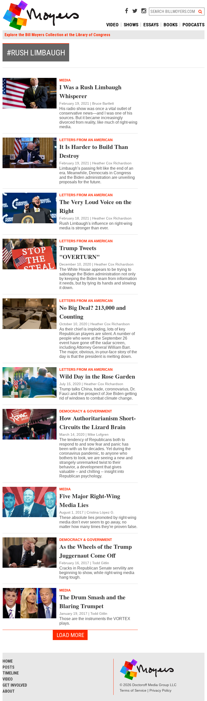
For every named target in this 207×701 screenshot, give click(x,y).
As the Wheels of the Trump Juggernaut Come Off (95, 551)
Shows (131, 25)
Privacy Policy (160, 690)
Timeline (11, 673)
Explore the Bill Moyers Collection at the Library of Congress (57, 34)
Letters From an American (86, 140)
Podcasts (193, 25)
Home (8, 661)
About (9, 691)
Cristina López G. (100, 512)
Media (65, 80)
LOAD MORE (70, 635)
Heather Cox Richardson (112, 163)
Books (170, 25)
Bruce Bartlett (103, 103)
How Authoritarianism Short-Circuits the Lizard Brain (97, 422)
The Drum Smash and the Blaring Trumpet (92, 601)
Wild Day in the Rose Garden (97, 376)
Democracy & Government (85, 411)
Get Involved (15, 685)
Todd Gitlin (100, 563)
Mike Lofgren (98, 434)
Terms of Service (133, 690)
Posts (8, 667)
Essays (151, 25)
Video (112, 25)
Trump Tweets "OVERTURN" (79, 252)
